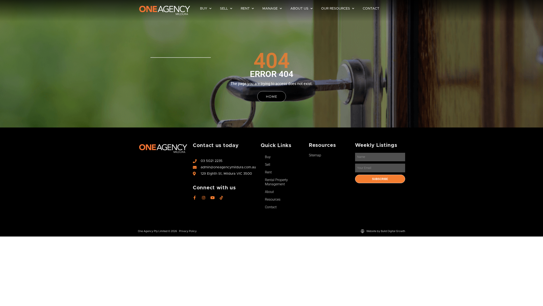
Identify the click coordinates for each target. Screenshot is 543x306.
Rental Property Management (276, 182)
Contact (371, 8)
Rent (245, 8)
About (269, 192)
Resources (272, 199)
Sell (224, 8)
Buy (203, 8)
